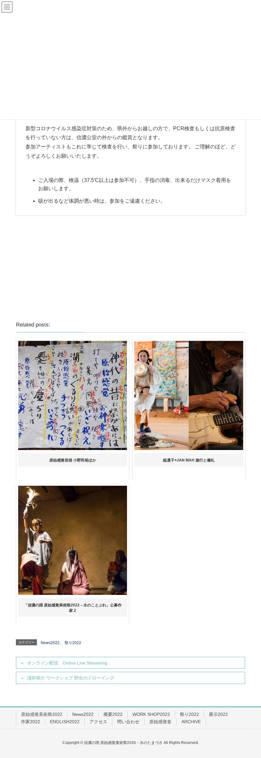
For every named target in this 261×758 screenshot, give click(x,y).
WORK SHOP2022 (151, 714)
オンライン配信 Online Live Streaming (67, 662)
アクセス (98, 721)
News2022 (50, 643)
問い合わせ (128, 721)
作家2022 (30, 721)
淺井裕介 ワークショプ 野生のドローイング (70, 677)
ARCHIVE (191, 721)
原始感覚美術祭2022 (41, 714)
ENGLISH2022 (65, 721)
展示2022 (218, 714)
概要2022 (113, 714)
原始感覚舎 (160, 721)
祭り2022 (73, 643)
